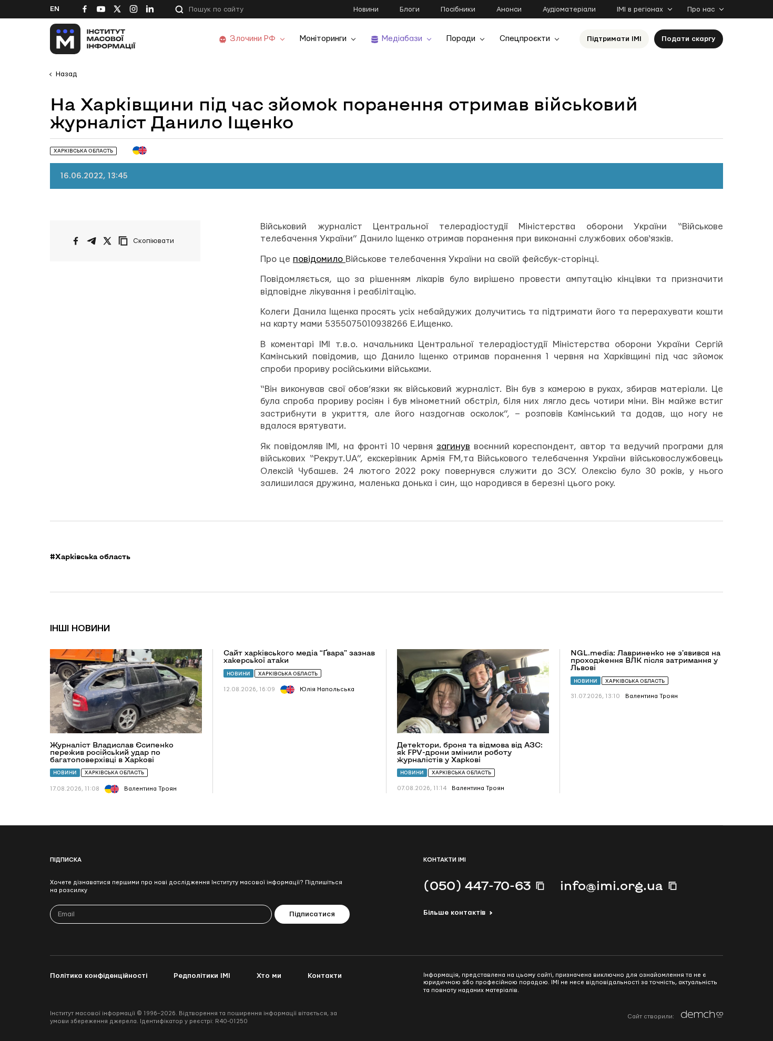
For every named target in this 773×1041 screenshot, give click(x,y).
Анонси (509, 9)
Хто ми (269, 975)
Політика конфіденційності (98, 975)
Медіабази (402, 39)
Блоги (410, 9)
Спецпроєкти (525, 39)
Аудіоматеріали (569, 9)
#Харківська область (90, 556)
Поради (460, 39)
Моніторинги (323, 39)
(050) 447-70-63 (477, 885)
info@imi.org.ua (611, 885)
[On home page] (93, 39)
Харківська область (114, 772)
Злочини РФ (253, 39)
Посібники (458, 9)
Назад (66, 74)
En (54, 9)
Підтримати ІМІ (614, 39)
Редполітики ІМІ (202, 975)
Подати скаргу (689, 39)
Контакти (325, 975)
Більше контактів (454, 912)
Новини (366, 9)
